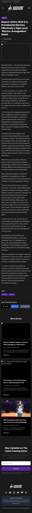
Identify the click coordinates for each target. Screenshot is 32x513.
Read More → (6, 355)
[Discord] (18, 493)
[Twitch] (26, 493)
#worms (12, 294)
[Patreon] (22, 493)
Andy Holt (5, 425)
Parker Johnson (7, 385)
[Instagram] (14, 493)
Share (15, 306)
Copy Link (26, 306)
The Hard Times (7, 2)
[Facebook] (10, 493)
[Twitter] (6, 493)
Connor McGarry (7, 347)
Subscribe (16, 469)
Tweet (6, 306)
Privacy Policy (25, 508)
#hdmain (4, 294)
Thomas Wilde (7, 39)
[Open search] (2, 8)
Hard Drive (16, 2)
